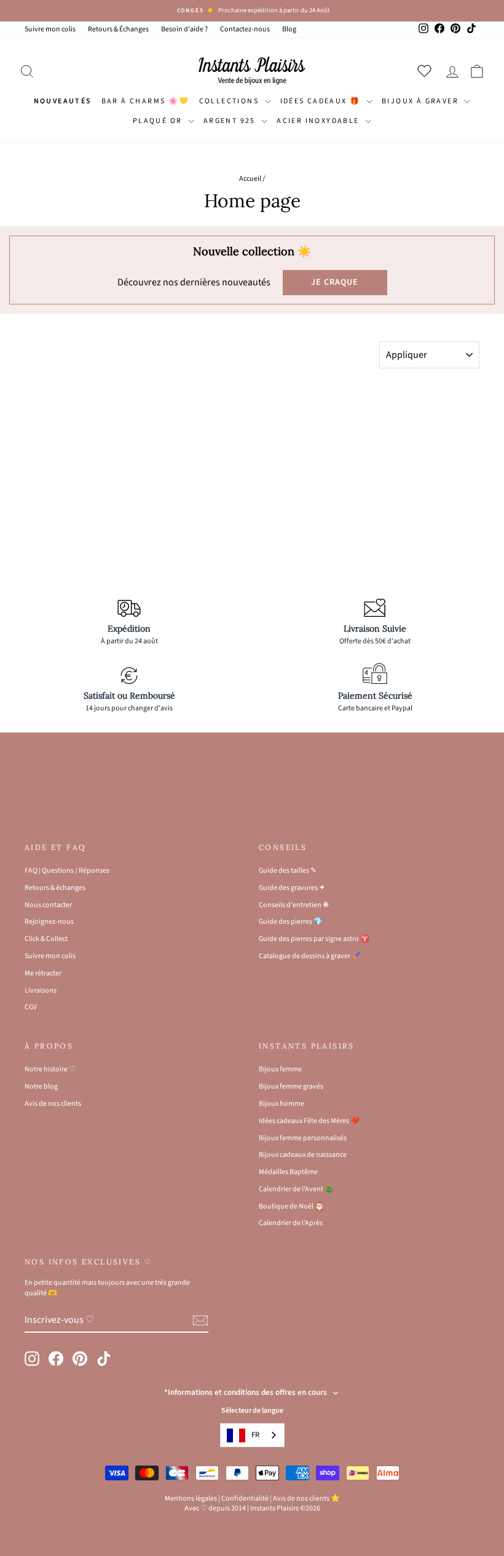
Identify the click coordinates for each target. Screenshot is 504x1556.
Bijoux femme (280, 1069)
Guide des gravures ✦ (292, 888)
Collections (230, 101)
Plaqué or (159, 121)
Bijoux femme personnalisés (303, 1138)
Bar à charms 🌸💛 (145, 101)
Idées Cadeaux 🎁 (321, 101)
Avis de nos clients (53, 1103)
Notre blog (41, 1086)
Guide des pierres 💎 (291, 921)
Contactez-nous (245, 29)
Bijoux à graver (421, 101)
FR (255, 1434)
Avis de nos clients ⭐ (306, 1498)
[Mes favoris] (427, 71)
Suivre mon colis (50, 29)
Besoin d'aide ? (184, 29)
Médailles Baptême (288, 1172)
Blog (289, 29)
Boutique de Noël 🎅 (291, 1206)
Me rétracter (43, 973)
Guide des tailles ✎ (288, 870)
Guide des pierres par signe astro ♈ (314, 939)
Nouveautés (63, 101)
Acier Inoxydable (319, 121)
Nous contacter (48, 905)
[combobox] (252, 1435)
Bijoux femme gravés (291, 1086)
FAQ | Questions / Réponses (67, 870)
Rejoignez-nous (49, 921)
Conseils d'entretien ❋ (294, 905)
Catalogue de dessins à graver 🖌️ (310, 956)
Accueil (250, 178)
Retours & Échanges (118, 29)
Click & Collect (46, 939)
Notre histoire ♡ (50, 1069)
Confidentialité (245, 1498)
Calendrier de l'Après (291, 1223)
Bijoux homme (281, 1103)
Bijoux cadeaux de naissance (303, 1154)
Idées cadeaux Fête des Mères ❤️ (309, 1121)
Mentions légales (191, 1498)
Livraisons (41, 990)
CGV (31, 1007)
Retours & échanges (55, 888)
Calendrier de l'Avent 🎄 (296, 1189)
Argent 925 (230, 121)
